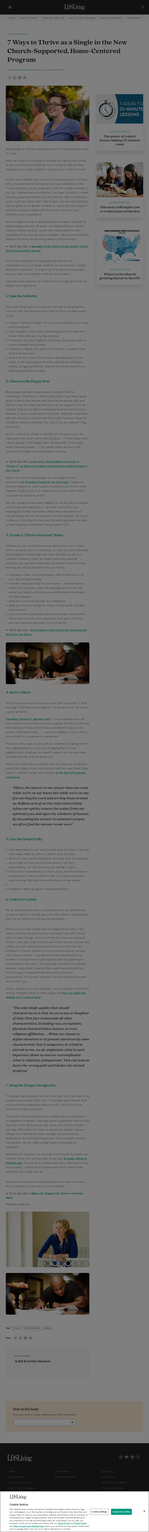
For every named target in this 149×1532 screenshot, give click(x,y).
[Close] (144, 1511)
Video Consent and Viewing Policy (28, 1526)
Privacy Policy (80, 1523)
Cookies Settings (99, 1512)
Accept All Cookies (121, 1512)
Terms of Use (64, 1523)
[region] (74, 1511)
